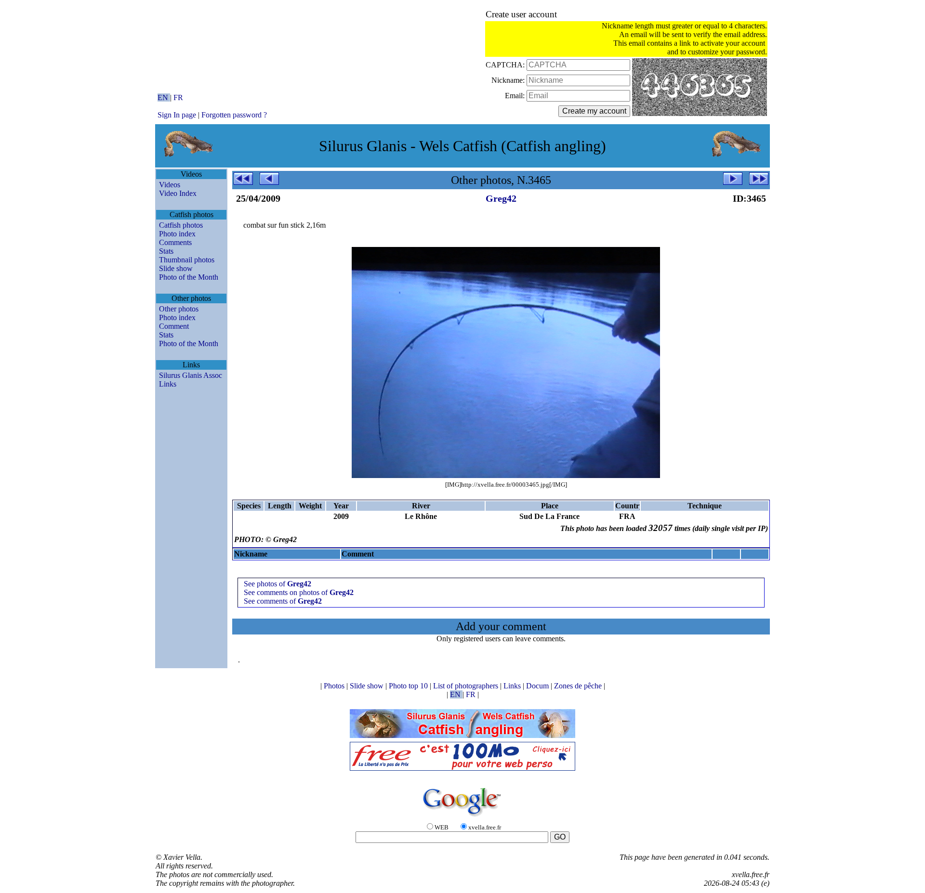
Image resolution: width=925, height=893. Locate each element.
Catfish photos (181, 225)
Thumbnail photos (186, 260)
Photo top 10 (409, 686)
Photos (335, 686)
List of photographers (466, 686)
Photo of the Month (188, 277)
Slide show (176, 268)
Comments (175, 242)
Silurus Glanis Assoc (190, 375)
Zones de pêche (579, 686)
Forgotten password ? (234, 115)
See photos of (277, 584)
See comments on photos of (299, 592)
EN (164, 97)
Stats (166, 251)
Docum (538, 686)
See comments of (283, 601)
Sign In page (177, 115)
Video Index (178, 193)
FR (178, 97)
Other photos (178, 309)
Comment (174, 326)
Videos (169, 185)
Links (167, 384)
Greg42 (501, 198)
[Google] (462, 817)
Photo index (177, 234)
